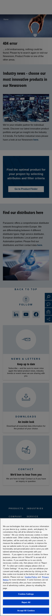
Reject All (26, 602)
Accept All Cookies (26, 611)
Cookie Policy (31, 577)
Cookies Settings (26, 594)
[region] (26, 567)
